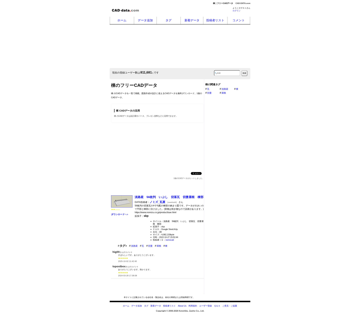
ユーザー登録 (205, 306)
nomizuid (170, 240)
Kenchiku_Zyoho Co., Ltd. (191, 311)
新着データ (192, 20)
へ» (119, 214)
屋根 (159, 246)
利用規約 (193, 306)
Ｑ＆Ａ (217, 306)
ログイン (236, 11)
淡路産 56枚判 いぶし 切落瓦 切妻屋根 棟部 (169, 197)
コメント (238, 20)
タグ (169, 20)
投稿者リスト (215, 20)
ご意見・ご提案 (229, 306)
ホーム (122, 20)
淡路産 (134, 246)
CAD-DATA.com (243, 3)
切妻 (150, 246)
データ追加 (145, 20)
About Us (182, 306)
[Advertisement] (194, 46)
